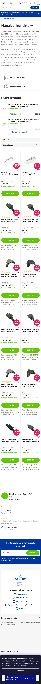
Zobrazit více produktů (19, 132)
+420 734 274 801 (22, 601)
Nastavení (20, 670)
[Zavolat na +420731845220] (25, 3)
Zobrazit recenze (14, 499)
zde (24, 665)
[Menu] (38, 3)
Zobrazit (10, 240)
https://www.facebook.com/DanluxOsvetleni (22, 605)
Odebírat (33, 553)
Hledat (35, 8)
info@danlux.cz (22, 594)
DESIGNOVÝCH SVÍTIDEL (22, 13)
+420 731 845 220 (22, 598)
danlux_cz (22, 609)
